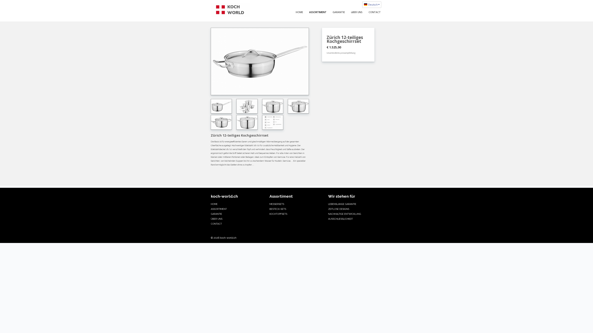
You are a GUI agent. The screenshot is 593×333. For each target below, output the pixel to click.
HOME (299, 12)
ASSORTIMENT (317, 12)
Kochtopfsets (278, 214)
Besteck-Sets (277, 209)
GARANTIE (339, 12)
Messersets (276, 204)
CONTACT (375, 12)
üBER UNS (356, 12)
